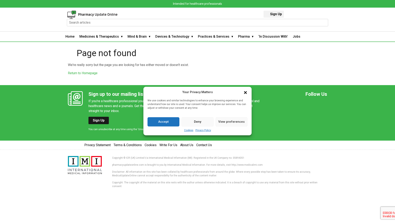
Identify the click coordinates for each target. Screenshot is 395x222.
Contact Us (204, 145)
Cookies (188, 130)
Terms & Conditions (128, 145)
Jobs (296, 36)
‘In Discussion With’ (273, 36)
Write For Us (168, 145)
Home (69, 36)
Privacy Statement (97, 145)
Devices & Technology (172, 36)
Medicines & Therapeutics (99, 36)
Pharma (244, 36)
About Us (186, 145)
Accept (163, 122)
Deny (197, 122)
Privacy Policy (203, 130)
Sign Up (276, 14)
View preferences (231, 122)
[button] (245, 92)
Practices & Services (213, 36)
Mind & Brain (137, 36)
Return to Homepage (83, 73)
